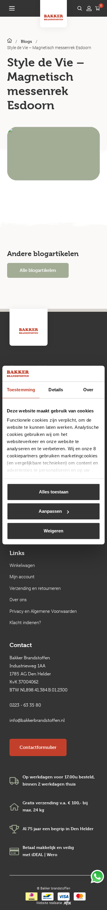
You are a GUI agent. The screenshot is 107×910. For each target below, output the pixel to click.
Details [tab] (55, 389)
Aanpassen (50, 511)
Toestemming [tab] (21, 389)
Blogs (26, 41)
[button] (12, 8)
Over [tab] (88, 389)
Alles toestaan (53, 491)
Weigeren (53, 530)
